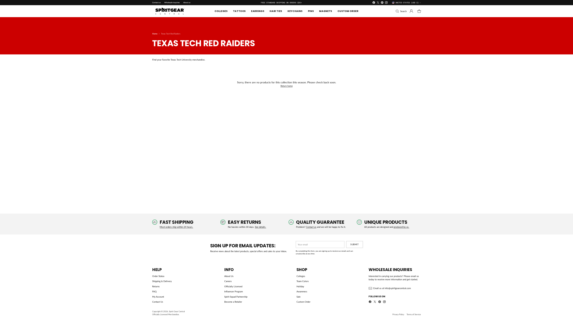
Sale (298, 296)
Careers (228, 281)
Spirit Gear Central (177, 311)
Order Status (158, 276)
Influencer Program (233, 291)
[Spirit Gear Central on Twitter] (377, 3)
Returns (156, 286)
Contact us (311, 227)
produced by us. (401, 227)
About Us (229, 276)
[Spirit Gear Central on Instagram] (386, 3)
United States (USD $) (407, 2)
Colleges (300, 276)
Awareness (301, 291)
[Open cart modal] (419, 11)
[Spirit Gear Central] (170, 11)
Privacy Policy (398, 314)
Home (154, 33)
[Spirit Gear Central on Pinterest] (382, 3)
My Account (158, 296)
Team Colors (302, 281)
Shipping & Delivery (162, 281)
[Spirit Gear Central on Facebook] (373, 3)
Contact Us (157, 301)
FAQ (154, 291)
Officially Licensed (233, 286)
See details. (260, 227)
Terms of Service (414, 314)
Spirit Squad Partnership (235, 296)
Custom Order (303, 301)
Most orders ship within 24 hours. (176, 227)
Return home (287, 86)
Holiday (300, 286)
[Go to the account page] (411, 11)
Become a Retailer (233, 301)
